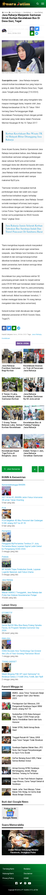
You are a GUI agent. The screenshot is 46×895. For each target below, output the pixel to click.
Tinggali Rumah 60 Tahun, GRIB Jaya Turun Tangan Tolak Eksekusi (27, 738)
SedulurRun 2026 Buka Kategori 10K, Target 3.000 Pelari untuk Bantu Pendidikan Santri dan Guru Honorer (27, 718)
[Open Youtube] (29, 883)
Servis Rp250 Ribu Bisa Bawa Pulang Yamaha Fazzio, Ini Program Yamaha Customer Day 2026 (22, 628)
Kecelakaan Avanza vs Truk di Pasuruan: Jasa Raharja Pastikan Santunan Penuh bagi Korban (33, 371)
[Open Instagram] (25, 883)
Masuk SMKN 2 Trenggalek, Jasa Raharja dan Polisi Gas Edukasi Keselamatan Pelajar (22, 593)
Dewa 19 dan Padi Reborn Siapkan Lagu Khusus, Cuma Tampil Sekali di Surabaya (28, 781)
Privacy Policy (8, 878)
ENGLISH (6, 638)
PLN (4, 508)
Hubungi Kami (8, 874)
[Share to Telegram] (36, 33)
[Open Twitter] (20, 883)
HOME (26, 878)
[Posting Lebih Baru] (41, 469)
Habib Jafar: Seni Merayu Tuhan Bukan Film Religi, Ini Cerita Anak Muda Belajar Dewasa (26, 792)
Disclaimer (28, 874)
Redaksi (27, 869)
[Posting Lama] (35, 469)
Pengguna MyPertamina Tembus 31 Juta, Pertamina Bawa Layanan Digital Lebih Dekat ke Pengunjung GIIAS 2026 (22, 546)
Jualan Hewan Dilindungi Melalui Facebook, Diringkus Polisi (23, 851)
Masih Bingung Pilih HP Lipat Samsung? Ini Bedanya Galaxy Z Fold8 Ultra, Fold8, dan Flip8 (22, 675)
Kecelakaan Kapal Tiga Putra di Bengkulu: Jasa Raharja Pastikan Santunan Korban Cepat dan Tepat (10, 457)
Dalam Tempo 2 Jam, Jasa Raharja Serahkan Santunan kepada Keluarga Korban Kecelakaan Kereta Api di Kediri (33, 457)
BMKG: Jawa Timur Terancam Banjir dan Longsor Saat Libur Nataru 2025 (28, 696)
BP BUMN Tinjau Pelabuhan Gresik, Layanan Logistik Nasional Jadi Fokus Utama (21, 570)
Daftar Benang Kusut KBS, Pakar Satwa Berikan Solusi (26, 759)
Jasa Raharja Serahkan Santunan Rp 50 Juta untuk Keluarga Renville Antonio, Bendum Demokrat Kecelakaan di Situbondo (33, 402)
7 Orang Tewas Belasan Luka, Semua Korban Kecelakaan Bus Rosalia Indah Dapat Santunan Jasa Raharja (12, 428)
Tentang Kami (8, 869)
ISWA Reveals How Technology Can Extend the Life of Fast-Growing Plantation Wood (21, 652)
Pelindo (5, 557)
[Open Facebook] (16, 883)
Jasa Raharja (37, 334)
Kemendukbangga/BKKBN (13, 485)
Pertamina (6, 531)
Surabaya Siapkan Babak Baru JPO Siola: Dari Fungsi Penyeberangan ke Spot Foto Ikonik (27, 750)
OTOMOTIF (7, 612)
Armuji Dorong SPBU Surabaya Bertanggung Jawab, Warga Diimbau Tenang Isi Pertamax (25, 771)
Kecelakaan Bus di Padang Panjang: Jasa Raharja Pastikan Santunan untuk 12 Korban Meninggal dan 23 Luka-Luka (32, 429)
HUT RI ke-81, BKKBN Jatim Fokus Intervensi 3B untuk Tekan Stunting (22, 498)
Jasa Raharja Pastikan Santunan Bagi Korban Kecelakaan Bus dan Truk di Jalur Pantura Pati (11, 372)
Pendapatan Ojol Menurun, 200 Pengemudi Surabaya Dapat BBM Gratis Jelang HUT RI (27, 706)
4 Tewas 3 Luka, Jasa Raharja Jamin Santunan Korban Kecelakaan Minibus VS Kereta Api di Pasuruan (11, 400)
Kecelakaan (6, 338)
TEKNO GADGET (9, 661)
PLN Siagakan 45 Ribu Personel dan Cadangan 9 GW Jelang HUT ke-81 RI (22, 521)
